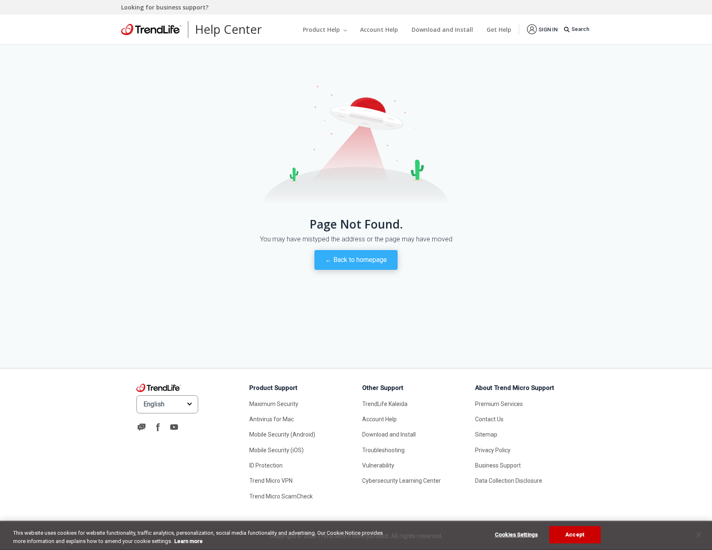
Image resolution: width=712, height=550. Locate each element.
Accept (574, 534)
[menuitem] (542, 29)
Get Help (499, 29)
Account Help (379, 29)
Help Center (228, 29)
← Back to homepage (356, 260)
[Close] (699, 535)
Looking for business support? (164, 7)
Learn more (188, 541)
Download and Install (442, 29)
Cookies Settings (516, 534)
